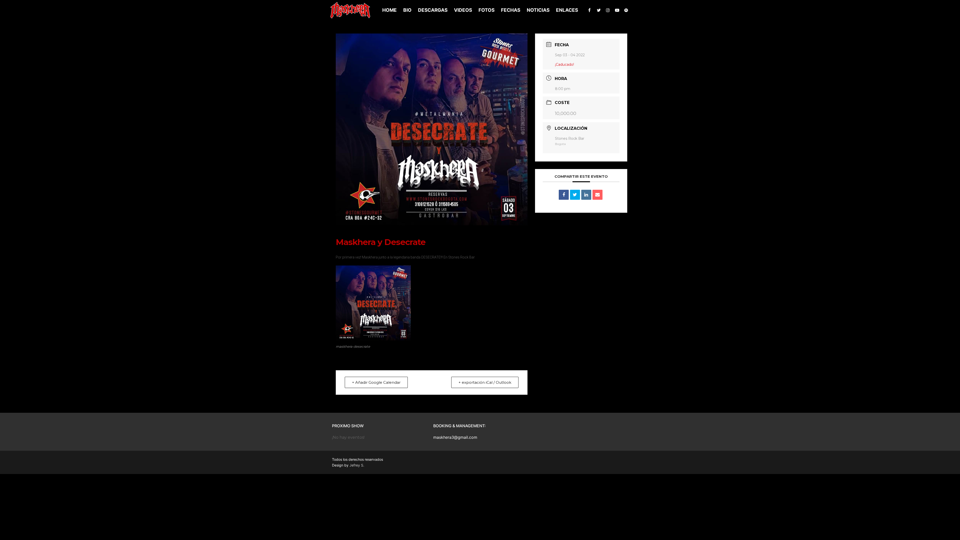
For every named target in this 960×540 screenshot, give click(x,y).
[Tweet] (575, 195)
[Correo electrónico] (597, 195)
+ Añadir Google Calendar (376, 382)
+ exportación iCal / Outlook (484, 382)
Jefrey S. (357, 465)
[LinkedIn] (586, 195)
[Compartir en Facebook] (564, 195)
